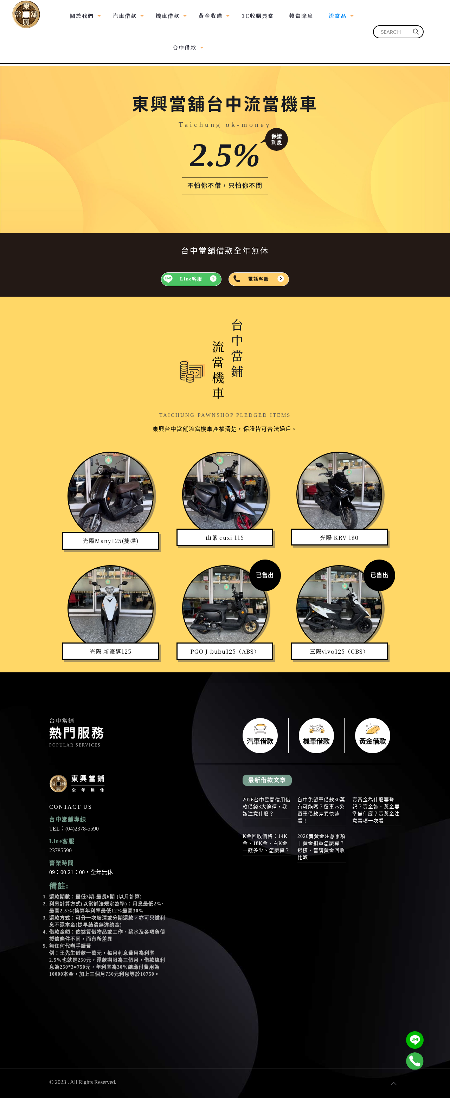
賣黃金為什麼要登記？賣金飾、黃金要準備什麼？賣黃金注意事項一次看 (376, 810)
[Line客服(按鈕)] (415, 1040)
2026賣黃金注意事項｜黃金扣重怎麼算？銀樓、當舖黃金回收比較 (321, 847)
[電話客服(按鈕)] (415, 1061)
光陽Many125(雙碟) (111, 541)
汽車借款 (260, 735)
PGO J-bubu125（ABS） (225, 651)
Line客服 (191, 279)
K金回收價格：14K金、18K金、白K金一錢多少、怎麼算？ (266, 843)
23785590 (60, 850)
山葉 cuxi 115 (225, 538)
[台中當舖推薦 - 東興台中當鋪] (26, 10)
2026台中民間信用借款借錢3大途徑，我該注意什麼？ (267, 806)
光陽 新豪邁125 (110, 651)
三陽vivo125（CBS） (339, 651)
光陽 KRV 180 (339, 538)
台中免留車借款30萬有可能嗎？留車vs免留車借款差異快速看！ (321, 810)
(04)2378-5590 (82, 829)
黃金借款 (372, 735)
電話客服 (258, 279)
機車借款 (316, 735)
